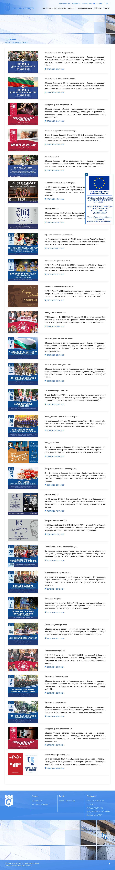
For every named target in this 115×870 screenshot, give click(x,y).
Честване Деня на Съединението (58, 365)
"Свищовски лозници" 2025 (55, 313)
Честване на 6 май (52, 157)
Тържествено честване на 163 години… (60, 183)
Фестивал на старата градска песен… (59, 287)
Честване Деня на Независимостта (59, 339)
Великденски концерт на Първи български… (62, 417)
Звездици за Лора (52, 443)
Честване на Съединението (55, 703)
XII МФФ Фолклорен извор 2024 (57, 755)
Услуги (106, 8)
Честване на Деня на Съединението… (59, 53)
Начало (7, 42)
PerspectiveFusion (25, 865)
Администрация (59, 8)
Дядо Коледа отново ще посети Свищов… (61, 547)
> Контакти (76, 3)
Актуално (47, 8)
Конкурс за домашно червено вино (58, 729)
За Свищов (72, 8)
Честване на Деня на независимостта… (60, 79)
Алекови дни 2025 (52, 495)
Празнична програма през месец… (58, 261)
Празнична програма (53, 599)
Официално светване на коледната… (59, 235)
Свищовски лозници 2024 (55, 651)
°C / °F (99, 3)
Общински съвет (85, 8)
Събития (25, 42)
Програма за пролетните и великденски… (61, 469)
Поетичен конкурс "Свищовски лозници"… (61, 131)
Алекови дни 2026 (52, 209)
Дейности (98, 8)
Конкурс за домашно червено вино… (59, 105)
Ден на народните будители (56, 625)
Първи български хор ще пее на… (57, 573)
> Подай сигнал (65, 3)
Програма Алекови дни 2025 (56, 521)
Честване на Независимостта (56, 677)
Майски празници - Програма (56, 391)
